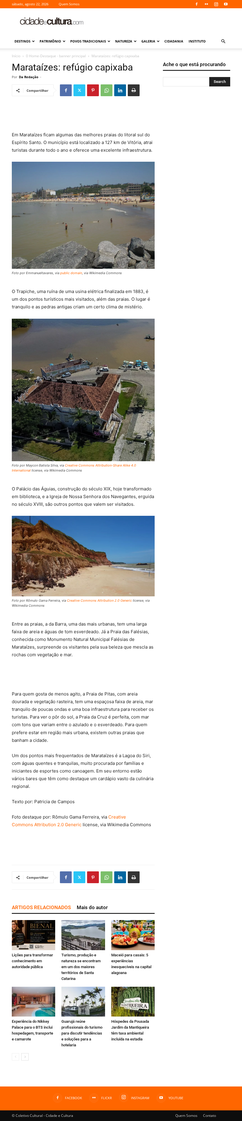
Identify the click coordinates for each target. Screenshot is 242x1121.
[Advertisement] (161, 21)
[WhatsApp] (106, 90)
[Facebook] (196, 4)
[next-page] (25, 1057)
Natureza (123, 41)
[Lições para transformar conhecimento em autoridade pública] (33, 935)
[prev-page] (15, 1057)
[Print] (134, 90)
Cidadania (173, 41)
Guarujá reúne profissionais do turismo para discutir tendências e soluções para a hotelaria (81, 1033)
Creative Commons (79, 465)
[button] (223, 41)
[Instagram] (216, 4)
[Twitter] (79, 90)
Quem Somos (69, 4)
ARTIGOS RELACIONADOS (41, 907)
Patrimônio (50, 41)
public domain (71, 273)
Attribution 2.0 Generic (114, 600)
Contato (209, 1115)
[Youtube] (225, 4)
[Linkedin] (120, 90)
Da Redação (28, 77)
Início (16, 55)
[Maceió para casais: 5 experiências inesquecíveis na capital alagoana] (133, 935)
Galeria (148, 41)
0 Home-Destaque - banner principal (56, 55)
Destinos (22, 41)
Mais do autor (92, 907)
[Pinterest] (93, 90)
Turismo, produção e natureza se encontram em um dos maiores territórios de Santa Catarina (81, 967)
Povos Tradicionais (88, 41)
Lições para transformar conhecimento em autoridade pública (32, 961)
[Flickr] (206, 4)
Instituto (197, 41)
